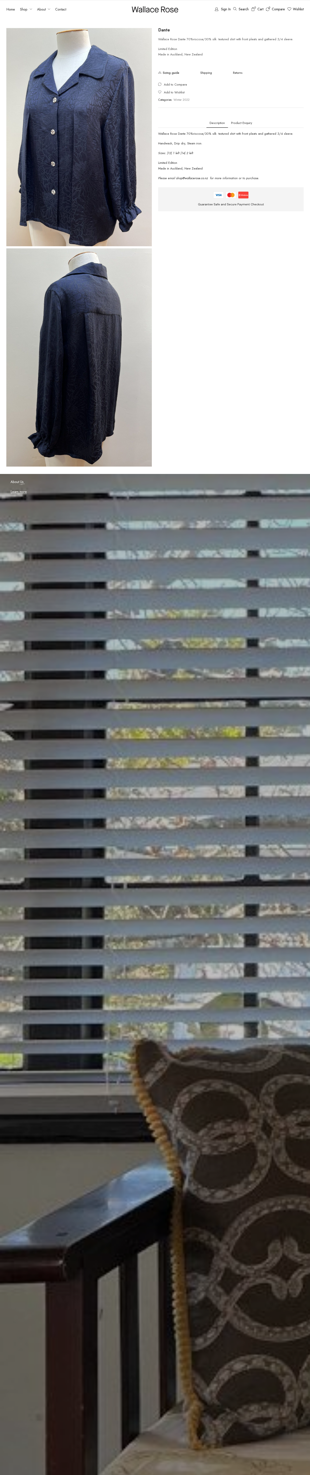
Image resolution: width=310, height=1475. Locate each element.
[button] (223, 9)
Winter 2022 (182, 100)
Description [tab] (217, 123)
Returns (238, 72)
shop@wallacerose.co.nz (192, 178)
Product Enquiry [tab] (241, 123)
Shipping (206, 72)
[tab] (217, 123)
